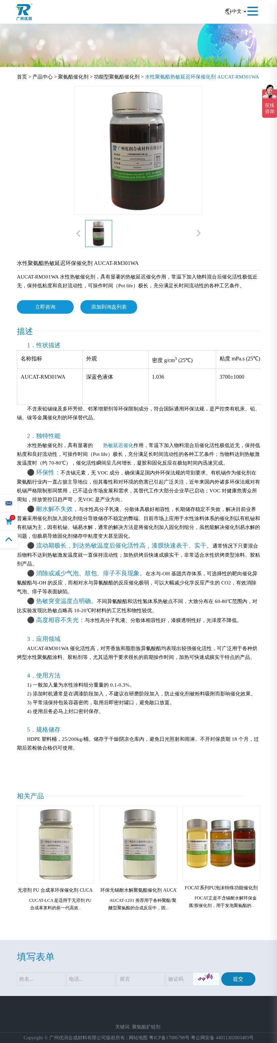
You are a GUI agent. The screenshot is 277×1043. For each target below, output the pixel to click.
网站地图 (138, 1037)
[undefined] (138, 150)
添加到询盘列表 (109, 307)
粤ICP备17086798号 (169, 1037)
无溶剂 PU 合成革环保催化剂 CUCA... (57, 890)
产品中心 (42, 77)
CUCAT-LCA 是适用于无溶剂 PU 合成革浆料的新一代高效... (60, 904)
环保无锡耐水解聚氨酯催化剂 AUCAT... (141, 890)
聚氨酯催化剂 (73, 77)
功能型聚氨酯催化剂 (117, 77)
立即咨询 (45, 307)
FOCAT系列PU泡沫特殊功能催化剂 (221, 887)
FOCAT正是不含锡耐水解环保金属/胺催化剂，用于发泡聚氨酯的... (222, 901)
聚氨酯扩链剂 (146, 1026)
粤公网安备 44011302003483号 (222, 1037)
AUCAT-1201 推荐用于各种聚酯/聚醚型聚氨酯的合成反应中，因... (142, 904)
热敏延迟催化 (118, 445)
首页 (22, 77)
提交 (238, 979)
